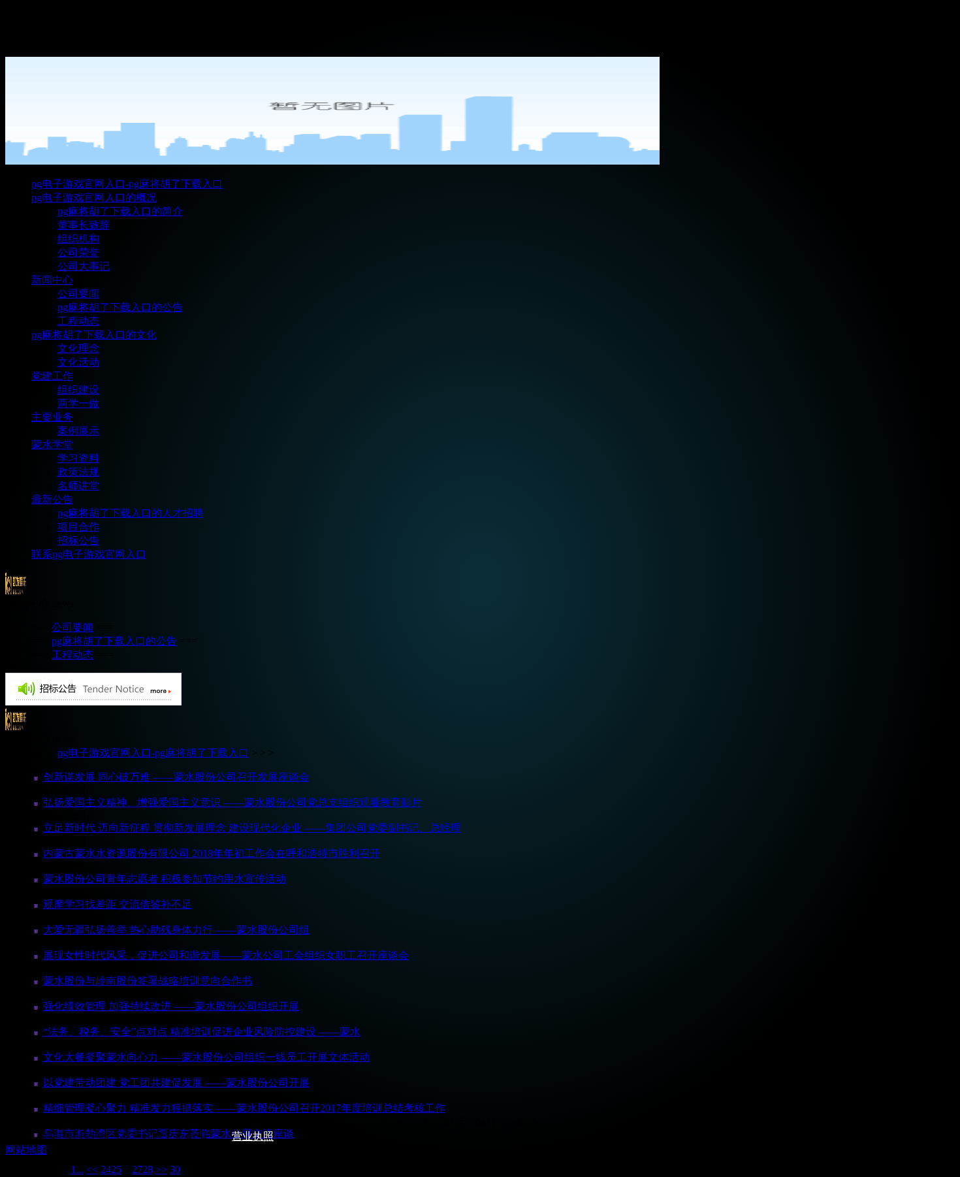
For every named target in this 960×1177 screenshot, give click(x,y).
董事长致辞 (83, 225)
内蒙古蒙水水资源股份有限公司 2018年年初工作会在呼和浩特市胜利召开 (211, 853)
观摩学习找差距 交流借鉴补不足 (117, 904)
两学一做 (78, 403)
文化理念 (78, 348)
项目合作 (78, 526)
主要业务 (52, 417)
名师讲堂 (78, 485)
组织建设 (78, 389)
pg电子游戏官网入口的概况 (94, 197)
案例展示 (78, 430)
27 (137, 1169)
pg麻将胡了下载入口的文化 (94, 334)
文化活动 (78, 362)
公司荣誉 (78, 252)
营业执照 (253, 1136)
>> (161, 1169)
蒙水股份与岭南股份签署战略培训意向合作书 (147, 980)
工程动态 (78, 321)
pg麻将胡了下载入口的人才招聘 (130, 513)
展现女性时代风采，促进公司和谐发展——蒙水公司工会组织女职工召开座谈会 (226, 955)
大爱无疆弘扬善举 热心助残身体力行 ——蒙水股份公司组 (176, 929)
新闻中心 (52, 279)
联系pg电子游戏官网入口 (88, 554)
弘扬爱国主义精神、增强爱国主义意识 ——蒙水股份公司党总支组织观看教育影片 (232, 802)
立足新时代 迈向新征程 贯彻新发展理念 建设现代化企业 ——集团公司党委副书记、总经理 (252, 827)
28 (147, 1169)
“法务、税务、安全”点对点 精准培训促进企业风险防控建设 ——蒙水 (201, 1031)
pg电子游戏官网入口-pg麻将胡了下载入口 (127, 183)
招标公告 (78, 540)
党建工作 (52, 375)
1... (77, 1169)
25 (116, 1169)
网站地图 (26, 1149)
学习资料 (78, 458)
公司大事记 (83, 266)
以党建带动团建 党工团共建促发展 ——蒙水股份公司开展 (176, 1082)
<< (92, 1169)
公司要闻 (78, 293)
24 (106, 1169)
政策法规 (78, 471)
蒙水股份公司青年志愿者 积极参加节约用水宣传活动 (164, 878)
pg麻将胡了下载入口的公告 (120, 307)
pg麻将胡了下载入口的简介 (120, 211)
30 (175, 1169)
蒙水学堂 (52, 444)
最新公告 (52, 499)
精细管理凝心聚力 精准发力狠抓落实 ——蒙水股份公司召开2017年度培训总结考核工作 (244, 1108)
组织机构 (78, 238)
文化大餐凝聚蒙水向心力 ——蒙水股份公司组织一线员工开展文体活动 (206, 1057)
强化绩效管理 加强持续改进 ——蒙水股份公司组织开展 (171, 1006)
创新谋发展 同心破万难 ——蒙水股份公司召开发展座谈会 (176, 776)
